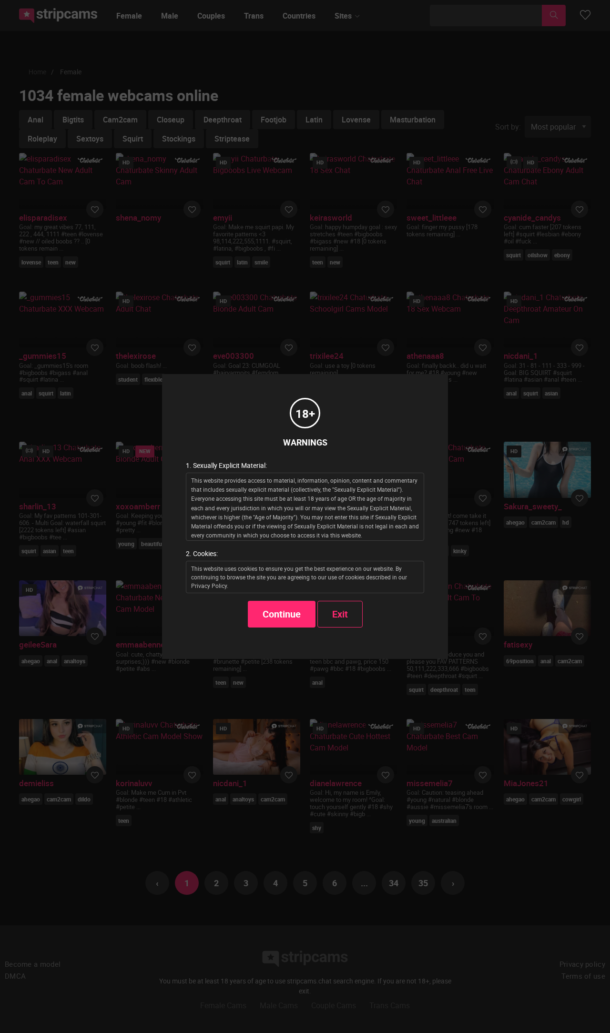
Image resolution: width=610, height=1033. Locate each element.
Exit (340, 614)
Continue (282, 614)
